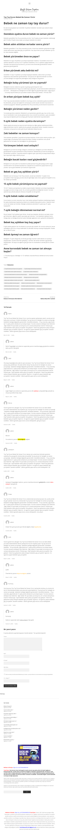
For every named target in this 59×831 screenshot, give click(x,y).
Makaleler (10, 265)
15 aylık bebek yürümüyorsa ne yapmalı (13, 268)
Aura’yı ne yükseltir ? (8, 736)
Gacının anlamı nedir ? (8, 710)
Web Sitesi (6, 667)
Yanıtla (12, 335)
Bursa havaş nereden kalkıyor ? (10, 717)
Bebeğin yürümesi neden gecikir (31, 277)
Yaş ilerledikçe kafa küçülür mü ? (11, 724)
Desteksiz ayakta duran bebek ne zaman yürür (32, 286)
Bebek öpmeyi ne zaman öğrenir (44, 283)
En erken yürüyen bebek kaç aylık (12, 289)
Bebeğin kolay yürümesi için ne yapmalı (13, 277)
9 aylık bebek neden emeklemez (31, 271)
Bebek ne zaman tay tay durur (28, 283)
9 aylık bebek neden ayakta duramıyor (13, 271)
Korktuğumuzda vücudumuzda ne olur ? (12, 728)
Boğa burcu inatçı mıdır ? (9, 732)
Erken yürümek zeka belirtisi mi (28, 289)
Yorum (5, 636)
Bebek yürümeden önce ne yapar (12, 286)
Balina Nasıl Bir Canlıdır (48, 299)
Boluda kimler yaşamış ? (9, 739)
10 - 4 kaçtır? (7, 678)
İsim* (5, 653)
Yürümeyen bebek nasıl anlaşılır (44, 289)
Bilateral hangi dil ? (8, 706)
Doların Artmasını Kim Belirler (13, 299)
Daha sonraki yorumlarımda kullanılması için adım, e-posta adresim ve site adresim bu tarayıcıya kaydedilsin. (29, 674)
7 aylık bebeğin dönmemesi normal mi (32, 268)
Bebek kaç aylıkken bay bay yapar (12, 283)
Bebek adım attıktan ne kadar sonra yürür (14, 280)
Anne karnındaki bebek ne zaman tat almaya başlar (16, 274)
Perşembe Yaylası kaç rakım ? (10, 713)
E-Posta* (5, 660)
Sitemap (2, 694)
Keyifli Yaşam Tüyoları (29, 9)
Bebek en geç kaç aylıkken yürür (32, 280)
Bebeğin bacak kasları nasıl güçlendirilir (37, 274)
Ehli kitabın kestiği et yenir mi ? (10, 721)
